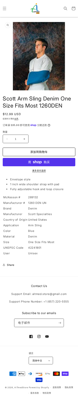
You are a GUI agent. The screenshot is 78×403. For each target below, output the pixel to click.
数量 (5, 131)
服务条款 (34, 393)
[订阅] (60, 323)
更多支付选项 (39, 170)
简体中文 (37, 360)
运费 (16, 119)
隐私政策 (69, 387)
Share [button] (10, 264)
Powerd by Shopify (39, 387)
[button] (5, 8)
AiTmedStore (21, 387)
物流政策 (47, 393)
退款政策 (57, 387)
